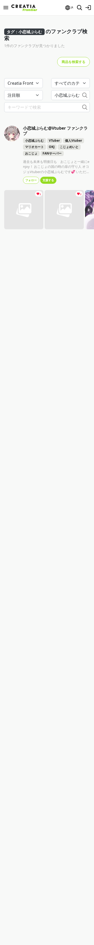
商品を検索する (73, 61)
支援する (48, 180)
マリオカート (34, 147)
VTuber (54, 140)
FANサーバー (52, 153)
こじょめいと (69, 147)
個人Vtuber (73, 140)
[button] (68, 7)
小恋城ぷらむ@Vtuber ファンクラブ (55, 130)
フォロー (31, 180)
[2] (23, 209)
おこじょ (31, 153)
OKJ (52, 147)
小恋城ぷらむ (34, 140)
